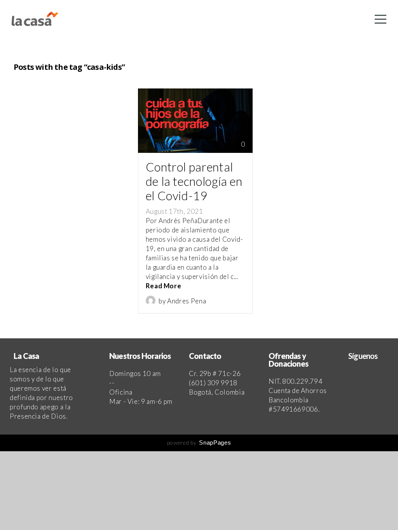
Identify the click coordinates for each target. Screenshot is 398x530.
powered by (199, 442)
